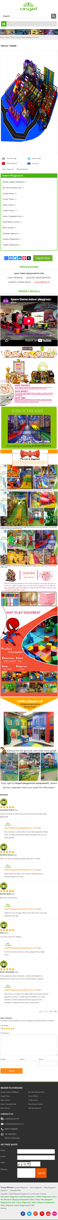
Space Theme (9, 205)
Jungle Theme (10, 193)
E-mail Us (35, 163)
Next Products (22, 169)
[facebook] (23, 1215)
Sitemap (3, 1208)
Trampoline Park (15, 1190)
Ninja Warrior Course (12, 222)
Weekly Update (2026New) (15, 182)
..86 (50, 1011)
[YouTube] (48, 1215)
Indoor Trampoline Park (13, 216)
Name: (22, 1059)
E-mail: (3, 1059)
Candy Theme (10, 210)
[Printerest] (41, 1215)
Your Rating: (4, 1025)
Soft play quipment (11, 233)
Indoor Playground (36, 1187)
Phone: (41, 1059)
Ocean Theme (10, 199)
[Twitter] (29, 1215)
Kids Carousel (9, 228)
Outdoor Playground (12, 239)
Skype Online (36, 158)
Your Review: (5, 1033)
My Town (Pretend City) (13, 188)
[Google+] (35, 1215)
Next (55, 1011)
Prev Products (8, 169)
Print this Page (12, 158)
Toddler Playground (12, 245)
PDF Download (12, 163)
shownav (3, 23)
